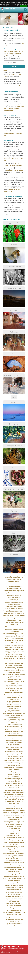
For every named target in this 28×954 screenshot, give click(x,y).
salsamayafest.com (11, 649)
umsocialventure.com (14, 871)
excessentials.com (9, 862)
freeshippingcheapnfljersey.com (14, 771)
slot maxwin (6, 576)
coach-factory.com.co (17, 837)
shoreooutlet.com (19, 590)
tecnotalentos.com (17, 617)
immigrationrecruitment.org (14, 903)
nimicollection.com (18, 613)
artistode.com (20, 656)
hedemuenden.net (9, 746)
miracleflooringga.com (14, 662)
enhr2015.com (20, 821)
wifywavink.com (20, 853)
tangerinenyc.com (17, 817)
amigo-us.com (18, 798)
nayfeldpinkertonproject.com (14, 808)
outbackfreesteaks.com (13, 814)
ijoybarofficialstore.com (14, 717)
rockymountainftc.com (14, 595)
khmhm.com (19, 715)
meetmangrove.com (18, 815)
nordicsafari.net (18, 764)
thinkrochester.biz (14, 823)
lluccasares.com (9, 764)
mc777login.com (10, 647)
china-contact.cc (17, 758)
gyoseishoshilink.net (14, 744)
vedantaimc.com (8, 613)
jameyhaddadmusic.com (14, 679)
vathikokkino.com (14, 851)
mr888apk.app (19, 647)
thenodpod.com (9, 887)
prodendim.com (8, 670)
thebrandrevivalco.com (14, 703)
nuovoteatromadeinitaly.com (14, 783)
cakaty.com (14, 642)
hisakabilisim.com (19, 622)
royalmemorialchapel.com (14, 905)
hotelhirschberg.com (14, 585)
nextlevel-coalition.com (12, 697)
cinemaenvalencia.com (18, 796)
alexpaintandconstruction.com (14, 602)
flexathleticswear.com (11, 636)
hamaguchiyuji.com (10, 715)
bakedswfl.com (9, 712)
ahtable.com (9, 579)
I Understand (23, 6)
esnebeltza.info (9, 772)
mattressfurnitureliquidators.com (14, 891)
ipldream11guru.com (9, 610)
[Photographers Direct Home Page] (2, 8)
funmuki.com (21, 713)
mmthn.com (20, 721)
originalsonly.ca (9, 756)
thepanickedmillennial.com (10, 633)
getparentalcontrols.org (14, 826)
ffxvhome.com (8, 867)
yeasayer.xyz (7, 753)
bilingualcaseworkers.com (14, 687)
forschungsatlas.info (14, 781)
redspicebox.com (14, 599)
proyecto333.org (14, 812)
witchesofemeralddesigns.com (14, 669)
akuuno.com (14, 683)
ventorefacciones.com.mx (12, 726)
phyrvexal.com (18, 653)
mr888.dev (20, 649)
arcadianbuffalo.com (14, 581)
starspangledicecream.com (14, 742)
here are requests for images (14, 170)
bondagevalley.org (11, 869)
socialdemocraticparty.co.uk (14, 835)
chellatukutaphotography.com (14, 692)
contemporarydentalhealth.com (14, 919)
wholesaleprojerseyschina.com (14, 735)
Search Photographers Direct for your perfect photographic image (13, 53)
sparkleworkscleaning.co (14, 710)
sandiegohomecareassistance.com (14, 918)
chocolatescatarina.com (14, 583)
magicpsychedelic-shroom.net (14, 751)
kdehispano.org (14, 857)
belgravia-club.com (14, 864)
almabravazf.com (9, 622)
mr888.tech (8, 651)
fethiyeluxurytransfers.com (14, 611)
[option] (9, 19)
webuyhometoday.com (14, 597)
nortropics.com (8, 627)
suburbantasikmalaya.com (14, 586)
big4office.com (14, 844)
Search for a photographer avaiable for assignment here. (14, 108)
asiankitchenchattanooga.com (14, 916)
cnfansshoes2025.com (10, 656)
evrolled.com (19, 629)
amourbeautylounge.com (14, 882)
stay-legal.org (19, 772)
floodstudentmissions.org (14, 849)
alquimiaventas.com (14, 672)
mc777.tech (20, 651)
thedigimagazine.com (14, 678)
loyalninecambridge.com (14, 914)
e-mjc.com (8, 617)
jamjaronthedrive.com (10, 821)
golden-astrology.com (14, 676)
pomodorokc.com (14, 901)
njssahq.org (17, 769)
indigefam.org (19, 799)
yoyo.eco (19, 869)
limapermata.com (9, 590)
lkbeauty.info (14, 624)
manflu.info (6, 812)
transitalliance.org (10, 799)
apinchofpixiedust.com (11, 883)
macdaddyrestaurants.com (14, 824)
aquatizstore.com (20, 674)
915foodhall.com (14, 631)
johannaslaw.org (14, 787)
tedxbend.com (20, 876)
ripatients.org (18, 728)
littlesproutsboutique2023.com (14, 608)
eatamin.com (19, 640)
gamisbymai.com (10, 629)
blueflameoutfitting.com (14, 620)
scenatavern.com (14, 803)
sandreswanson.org (14, 830)
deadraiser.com (18, 855)
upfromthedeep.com (14, 738)
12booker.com (18, 654)
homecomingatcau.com (14, 925)
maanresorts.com (8, 615)
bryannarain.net (20, 737)
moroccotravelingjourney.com (14, 638)
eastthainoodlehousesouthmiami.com (14, 644)
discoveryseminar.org (14, 776)
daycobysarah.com (8, 694)
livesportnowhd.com (17, 667)
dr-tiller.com (19, 785)
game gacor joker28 (19, 576)
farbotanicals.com (14, 733)
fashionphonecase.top (14, 765)
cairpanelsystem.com (10, 866)
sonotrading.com (14, 807)
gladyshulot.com (9, 794)
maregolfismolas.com (10, 767)
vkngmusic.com (18, 794)
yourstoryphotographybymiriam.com (14, 658)
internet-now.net (19, 746)
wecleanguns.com (9, 681)
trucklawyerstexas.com (14, 704)
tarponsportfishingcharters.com (14, 577)
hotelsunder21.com (10, 640)
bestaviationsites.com (14, 789)
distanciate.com (18, 762)
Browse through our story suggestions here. (14, 133)
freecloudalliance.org (9, 853)
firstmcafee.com (17, 860)
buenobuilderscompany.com (14, 688)
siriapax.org (7, 837)
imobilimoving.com (8, 674)
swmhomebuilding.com (14, 701)
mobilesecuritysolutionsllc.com (14, 696)
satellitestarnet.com (14, 604)
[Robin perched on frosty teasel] (9, 19)
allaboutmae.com (18, 885)
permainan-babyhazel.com (13, 665)
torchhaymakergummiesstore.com (14, 719)
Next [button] (26, 19)
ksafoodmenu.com (8, 912)
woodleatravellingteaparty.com (14, 663)
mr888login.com (18, 645)
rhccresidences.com (14, 894)
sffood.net (9, 747)
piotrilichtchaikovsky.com (14, 588)
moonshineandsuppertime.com (14, 908)
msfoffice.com (19, 862)
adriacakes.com (17, 579)
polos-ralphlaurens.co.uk (11, 839)
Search (14, 66)
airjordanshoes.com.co (14, 832)
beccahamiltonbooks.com (12, 858)
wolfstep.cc (18, 848)
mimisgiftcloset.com (10, 721)
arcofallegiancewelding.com (14, 685)
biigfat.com (14, 722)
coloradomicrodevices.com (14, 805)
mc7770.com (9, 653)
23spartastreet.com (14, 660)
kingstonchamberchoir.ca (14, 755)
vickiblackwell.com (12, 873)
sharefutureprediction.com (14, 606)
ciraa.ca (16, 756)
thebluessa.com (14, 921)
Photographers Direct (13, 946)
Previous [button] (2, 19)
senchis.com (9, 654)
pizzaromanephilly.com (18, 900)
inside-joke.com (7, 796)
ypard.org (8, 817)
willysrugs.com (18, 712)
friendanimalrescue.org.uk (12, 778)
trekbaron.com (20, 878)
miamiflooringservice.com (14, 706)
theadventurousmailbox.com (14, 740)
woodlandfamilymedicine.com (14, 896)
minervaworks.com (19, 912)
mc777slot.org (9, 645)
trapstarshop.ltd (16, 760)
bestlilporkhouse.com (14, 819)
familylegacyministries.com (14, 593)
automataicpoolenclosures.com (14, 601)
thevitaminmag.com (10, 730)
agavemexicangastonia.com (14, 898)
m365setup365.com (16, 841)
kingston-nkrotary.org (17, 753)
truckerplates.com (18, 592)
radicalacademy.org (14, 880)
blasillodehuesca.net (9, 737)
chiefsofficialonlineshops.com (11, 846)
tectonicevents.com (18, 627)
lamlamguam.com (19, 681)
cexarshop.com (14, 690)
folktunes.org (10, 798)
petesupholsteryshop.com (14, 923)
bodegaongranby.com (9, 810)
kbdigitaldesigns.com (9, 878)
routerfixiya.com (18, 887)
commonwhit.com (20, 610)
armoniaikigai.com (18, 670)
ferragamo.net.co (14, 833)
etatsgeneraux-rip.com (18, 792)
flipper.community (17, 747)
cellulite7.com (20, 866)
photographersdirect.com (14, 907)
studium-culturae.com (14, 774)
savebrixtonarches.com (14, 889)
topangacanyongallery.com (14, 892)
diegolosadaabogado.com (14, 619)
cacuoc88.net (8, 760)
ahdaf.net (22, 812)
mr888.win (14, 651)
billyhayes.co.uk (9, 855)
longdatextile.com (10, 785)
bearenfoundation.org (14, 749)
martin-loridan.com (19, 615)
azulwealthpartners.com (10, 713)
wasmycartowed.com (10, 876)
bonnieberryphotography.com (14, 801)
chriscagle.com (20, 810)
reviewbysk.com (8, 592)
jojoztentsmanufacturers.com (14, 626)
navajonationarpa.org (18, 867)
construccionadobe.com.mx (14, 724)
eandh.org (20, 636)
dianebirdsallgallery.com (12, 790)
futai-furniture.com (19, 694)
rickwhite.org (7, 900)
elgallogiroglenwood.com (14, 910)
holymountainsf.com (14, 828)
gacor (11, 576)
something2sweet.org (17, 635)
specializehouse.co (14, 708)
